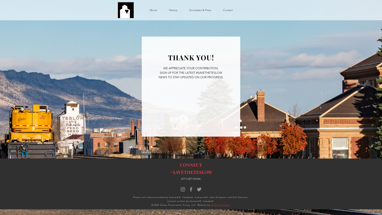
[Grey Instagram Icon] (183, 189)
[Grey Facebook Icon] (191, 189)
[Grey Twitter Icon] (199, 189)
